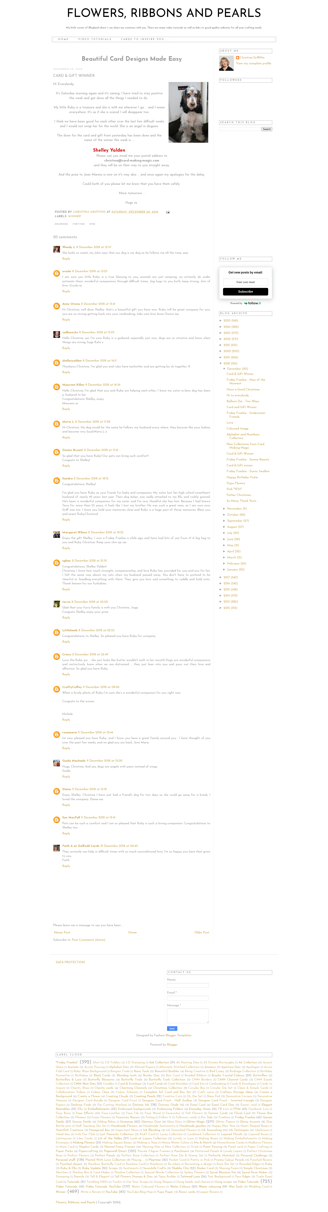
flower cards (187, 1192)
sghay (66, 560)
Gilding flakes (106, 1121)
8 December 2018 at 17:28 (92, 421)
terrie (66, 602)
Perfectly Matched (221, 1155)
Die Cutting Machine (112, 1104)
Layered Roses (258, 1134)
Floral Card (242, 1113)
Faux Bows (63, 1113)
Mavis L (68, 421)
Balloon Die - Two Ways (243, 401)
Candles (108, 1083)
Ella (80, 1109)
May (230, 545)
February (233, 563)
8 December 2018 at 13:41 (98, 304)
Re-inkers (174, 1164)
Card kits (198, 1083)
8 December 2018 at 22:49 (90, 654)
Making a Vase (147, 1142)
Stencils (79, 1176)
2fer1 (96, 1062)
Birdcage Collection (243, 1071)
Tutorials (73, 1182)
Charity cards (104, 1088)
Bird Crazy (217, 1071)
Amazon (210, 1067)
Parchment (181, 1151)
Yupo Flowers (236, 483)
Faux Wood (153, 1113)
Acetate (73, 1067)
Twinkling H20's (97, 1182)
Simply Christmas (255, 1168)
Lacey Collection (171, 1134)
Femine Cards (218, 1113)
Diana (66, 789)
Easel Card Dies (223, 1104)
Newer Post (62, 932)
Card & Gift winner (240, 465)
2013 (227, 601)
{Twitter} (79, 224)
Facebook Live (258, 1109)
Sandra (67, 478)
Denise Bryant (72, 450)
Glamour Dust (151, 1121)
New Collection (175, 1146)
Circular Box (196, 1088)
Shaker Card (205, 1168)
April (231, 551)
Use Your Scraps (137, 1182)
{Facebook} (61, 224)
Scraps (113, 1168)
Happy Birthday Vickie (242, 477)
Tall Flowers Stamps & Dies (133, 1176)
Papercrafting (88, 1151)
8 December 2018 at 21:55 (89, 560)
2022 (228, 339)
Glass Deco (174, 1121)
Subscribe (245, 291)
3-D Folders (113, 1062)
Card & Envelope (129, 1083)
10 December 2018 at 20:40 (119, 846)
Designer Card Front (122, 1100)
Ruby (268, 1164)
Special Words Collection (162, 1172)
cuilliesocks (70, 332)
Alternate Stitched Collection (179, 1067)
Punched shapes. (71, 1164)
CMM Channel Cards (233, 1079)
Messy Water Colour (176, 1142)
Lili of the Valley (110, 1138)
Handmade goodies (192, 1126)
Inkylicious (262, 1130)
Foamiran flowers (128, 1117)
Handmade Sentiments (159, 1126)
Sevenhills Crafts (154, 1168)
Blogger (172, 1044)
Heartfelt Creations (69, 1130)
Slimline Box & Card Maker (91, 1172)
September (235, 520)
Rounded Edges (250, 1164)
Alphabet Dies (119, 1067)
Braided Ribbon (196, 1075)
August (232, 527)
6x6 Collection (159, 1062)
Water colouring (210, 1186)
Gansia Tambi (81, 1121)
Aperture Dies (230, 1067)
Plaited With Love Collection (105, 1160)
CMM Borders (202, 1079)
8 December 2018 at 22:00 (90, 602)
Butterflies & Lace (69, 1079)
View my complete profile (253, 63)
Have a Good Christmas (243, 389)
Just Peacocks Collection (117, 1134)
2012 (227, 608)
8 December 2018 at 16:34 (102, 384)
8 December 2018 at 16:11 (100, 360)
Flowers (80, 1117)
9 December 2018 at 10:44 (95, 732)
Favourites (173, 1113)
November (235, 508)
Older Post (202, 932)
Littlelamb (69, 630)
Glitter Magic (196, 1121)
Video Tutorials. (67, 1186)
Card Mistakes (178, 1083)
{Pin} (92, 224)
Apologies (253, 1067)
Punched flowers (261, 1160)
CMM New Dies (84, 1083)
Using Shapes (163, 1182)
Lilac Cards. (85, 1138)
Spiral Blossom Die (223, 1172)
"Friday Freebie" (67, 1062)
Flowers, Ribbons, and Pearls (75, 1202)
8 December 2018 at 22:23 (96, 630)
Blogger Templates (178, 1035)
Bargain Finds (119, 1071)
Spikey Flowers (194, 1172)
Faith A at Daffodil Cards (80, 846)
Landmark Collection (201, 1134)
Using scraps (223, 1182)
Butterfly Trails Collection (167, 1079)
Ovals (195, 1146)
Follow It (165, 1117)
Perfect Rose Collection (138, 1155)
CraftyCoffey (72, 687)
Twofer (117, 1182)
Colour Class (100, 1092)
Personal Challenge (254, 1155)
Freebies (224, 1117)
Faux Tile (132, 1113)
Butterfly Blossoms (101, 1079)
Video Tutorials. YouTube (103, 1186)
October (233, 514)
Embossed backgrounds (134, 1109)
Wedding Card (259, 1186)
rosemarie (69, 732)
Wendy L (68, 247)
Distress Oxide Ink (171, 1104)
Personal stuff (65, 1160)
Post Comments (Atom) (88, 940)
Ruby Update (91, 1168)
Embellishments (99, 1109)
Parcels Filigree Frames (154, 1151)
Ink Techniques (239, 1130)
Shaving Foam (229, 1168)
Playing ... (137, 1160)
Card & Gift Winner (240, 374)
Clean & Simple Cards (253, 1088)
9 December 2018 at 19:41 (98, 817)
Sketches (62, 1172)
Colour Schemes (127, 1092)
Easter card (248, 1104)
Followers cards (186, 1117)
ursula (66, 271)
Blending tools (127, 1075)
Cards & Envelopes (243, 1083)
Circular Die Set (221, 1088)
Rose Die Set (226, 1164)
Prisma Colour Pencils (229, 1160)
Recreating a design (198, 1164)
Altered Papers (144, 1067)
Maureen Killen (73, 384)
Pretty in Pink (200, 1160)
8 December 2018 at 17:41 (101, 450)
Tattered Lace (190, 1176)
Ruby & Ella (68, 1168)
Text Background (219, 1176)
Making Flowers (84, 1142)
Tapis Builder (167, 1176)
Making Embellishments (240, 1138)
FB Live (223, 1109)
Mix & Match (203, 1142)
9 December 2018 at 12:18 (89, 789)
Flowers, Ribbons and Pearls (164, 14)
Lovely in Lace (183, 1138)
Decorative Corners (239, 1096)
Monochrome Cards (230, 1142)
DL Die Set (195, 1096)
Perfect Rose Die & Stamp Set (182, 1155)
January (233, 569)
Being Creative (195, 1071)
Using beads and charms (193, 1182)
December (234, 368)
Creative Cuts (172, 1096)
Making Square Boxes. (117, 1142)
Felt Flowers (194, 1113)
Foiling (150, 1117)
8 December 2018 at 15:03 (96, 332)
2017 (227, 577)
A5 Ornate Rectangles (218, 1062)
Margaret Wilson (74, 532)
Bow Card (173, 1075)
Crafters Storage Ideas (236, 1092)
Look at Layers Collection (148, 1138)
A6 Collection (248, 1062)
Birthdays (81, 1075)
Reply (66, 258)
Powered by (236, 303)
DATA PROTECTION (70, 962)
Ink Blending (151, 1130)
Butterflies (260, 1075)
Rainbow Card (136, 1164)
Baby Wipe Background (90, 1071)
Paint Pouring (212, 1146)
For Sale (207, 1117)
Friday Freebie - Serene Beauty (248, 459)
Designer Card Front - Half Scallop (167, 1100)
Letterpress (64, 1138)
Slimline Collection (127, 1172)
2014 (227, 595)
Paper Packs (64, 1151)
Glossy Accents (250, 1121)
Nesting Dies (151, 1146)
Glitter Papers (225, 1121)
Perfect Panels (105, 1155)
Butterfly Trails (131, 1079)
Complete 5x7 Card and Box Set (167, 1092)
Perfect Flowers (78, 1155)
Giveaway (126, 1121)
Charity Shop (80, 1088)
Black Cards (102, 1075)
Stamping (62, 1176)
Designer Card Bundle (88, 1100)
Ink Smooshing (211, 1130)
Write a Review (91, 1192)
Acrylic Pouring (94, 1067)
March (232, 557)
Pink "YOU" (234, 489)
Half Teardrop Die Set (91, 1126)
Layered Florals (231, 1134)
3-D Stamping (135, 1062)
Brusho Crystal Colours (228, 1075)
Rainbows (156, 1164)
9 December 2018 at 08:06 (101, 687)
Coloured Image (237, 428)
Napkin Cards (89, 1146)
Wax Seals (236, 1186)
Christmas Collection (167, 1088)
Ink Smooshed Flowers (181, 1130)
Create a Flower (89, 1096)
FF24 (236, 1109)
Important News (127, 1130)
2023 (227, 333)
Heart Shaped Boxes (254, 1126)
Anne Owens (71, 304)
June (230, 539)
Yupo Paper (165, 1192)
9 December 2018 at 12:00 (104, 760)
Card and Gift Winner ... (243, 407)
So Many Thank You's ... (243, 501)
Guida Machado (74, 760)
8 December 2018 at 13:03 (89, 271)
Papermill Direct (115, 1151)
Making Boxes (208, 1138)
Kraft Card (147, 1134)
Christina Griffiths (252, 57)
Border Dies (151, 1075)
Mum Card (66, 1146)
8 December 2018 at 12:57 (93, 247)
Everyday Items (200, 1109)
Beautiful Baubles (167, 1071)
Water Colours (180, 1186)
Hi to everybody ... (239, 395)
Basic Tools (141, 1071)
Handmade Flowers (124, 1126)
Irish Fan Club (85, 1134)
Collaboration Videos (71, 1092)
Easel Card (197, 1104)
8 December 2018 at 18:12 (91, 478)
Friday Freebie (245, 1117)
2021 (227, 345)
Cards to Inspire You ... (145, 39)
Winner (74, 216)
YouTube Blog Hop (140, 1192)
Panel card (235, 1146)
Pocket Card (177, 1160)
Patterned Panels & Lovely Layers (218, 1151)
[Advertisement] (245, 194)
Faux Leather (111, 1113)
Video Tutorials (95, 39)
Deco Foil (213, 1096)
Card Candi (155, 1083)
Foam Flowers (101, 1117)
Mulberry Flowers (260, 1142)
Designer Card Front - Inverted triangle (226, 1100)
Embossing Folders (170, 1109)
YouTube (111, 1192)
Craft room (206, 1092)
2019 (227, 357)
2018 (227, 363)
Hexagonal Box (99, 1130)
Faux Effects (85, 1113)
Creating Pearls (144, 1096)
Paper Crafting (258, 1146)
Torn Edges (242, 1176)
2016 (227, 583)
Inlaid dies (63, 1134)
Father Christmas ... (240, 495)
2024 (227, 327)
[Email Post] (168, 212)
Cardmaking (217, 1083)
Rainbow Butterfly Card (104, 1164)
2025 (227, 320)
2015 (227, 589)
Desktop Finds (81, 1104)
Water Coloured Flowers (148, 1186)
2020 (228, 351)
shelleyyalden (72, 360)
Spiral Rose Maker (254, 1172)
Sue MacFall (71, 817)
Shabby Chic (180, 1168)
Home (63, 39)
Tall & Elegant (100, 1176)
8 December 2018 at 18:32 (105, 532)
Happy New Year (224, 1126)
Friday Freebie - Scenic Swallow (248, 471)
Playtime (155, 1160)
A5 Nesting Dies (187, 1062)
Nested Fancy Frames (119, 1146)
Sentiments (131, 1168)
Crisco (66, 654)
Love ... (231, 422)
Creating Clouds (117, 1096)
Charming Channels (133, 1088)
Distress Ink (140, 1104)
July (230, 533)
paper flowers (209, 1192)
